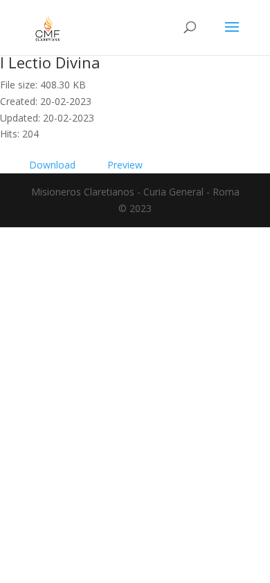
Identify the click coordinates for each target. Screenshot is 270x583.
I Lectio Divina (50, 62)
